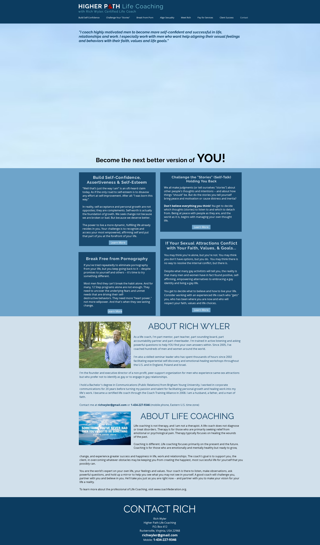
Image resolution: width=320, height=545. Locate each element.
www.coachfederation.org (170, 489)
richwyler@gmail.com (112, 405)
